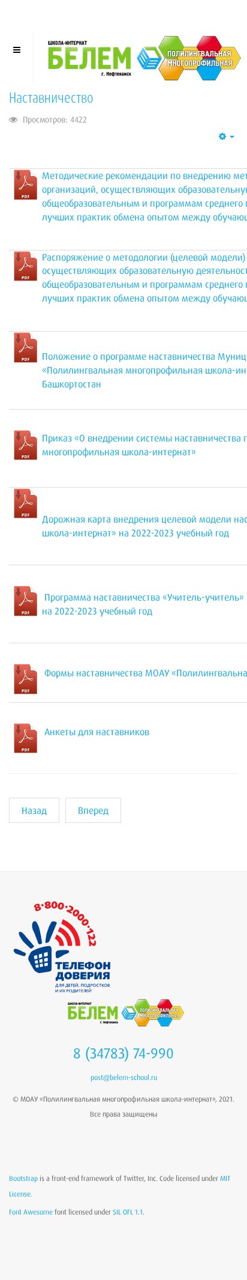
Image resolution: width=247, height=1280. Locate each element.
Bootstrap (23, 1178)
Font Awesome (31, 1211)
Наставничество (51, 97)
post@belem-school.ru (124, 1077)
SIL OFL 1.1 (128, 1211)
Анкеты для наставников (96, 732)
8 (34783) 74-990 (123, 1053)
